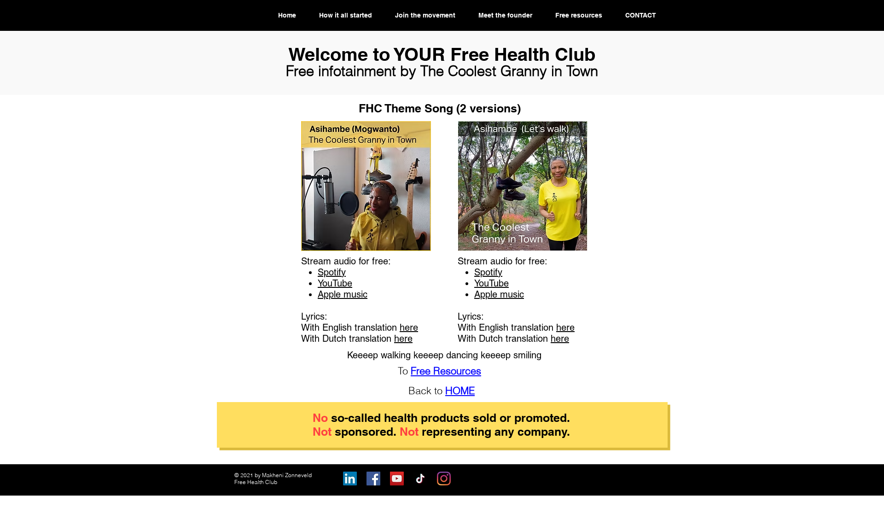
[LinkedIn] (350, 478)
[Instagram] (444, 478)
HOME (460, 390)
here (409, 327)
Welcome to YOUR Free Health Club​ (441, 54)
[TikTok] (420, 478)
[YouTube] (397, 478)
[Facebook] (373, 478)
